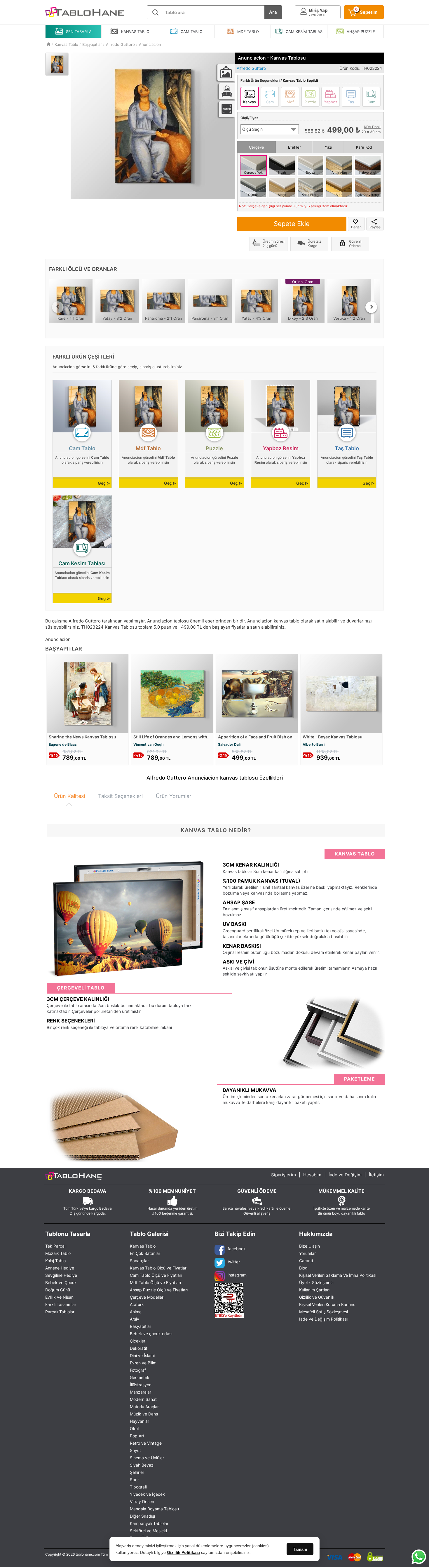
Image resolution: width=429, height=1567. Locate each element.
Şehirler (137, 1472)
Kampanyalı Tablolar (149, 1523)
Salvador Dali (229, 744)
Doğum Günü (57, 1289)
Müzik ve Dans (144, 1413)
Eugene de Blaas (63, 744)
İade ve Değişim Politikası (323, 1318)
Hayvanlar (139, 1421)
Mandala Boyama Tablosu (154, 1508)
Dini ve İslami (142, 1355)
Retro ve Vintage (146, 1443)
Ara (273, 12)
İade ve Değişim (345, 1175)
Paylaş (375, 227)
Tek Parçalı (55, 1245)
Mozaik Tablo (58, 1253)
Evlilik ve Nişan (59, 1297)
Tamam (300, 1549)
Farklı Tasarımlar (60, 1304)
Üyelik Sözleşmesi (316, 1282)
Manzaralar (140, 1391)
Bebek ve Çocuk (61, 1282)
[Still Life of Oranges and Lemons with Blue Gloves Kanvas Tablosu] (172, 693)
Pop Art (137, 1435)
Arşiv (134, 1318)
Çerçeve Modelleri (147, 1297)
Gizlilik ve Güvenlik (316, 1297)
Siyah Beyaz (142, 1464)
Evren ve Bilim (143, 1362)
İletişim (376, 1175)
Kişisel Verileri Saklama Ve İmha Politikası (337, 1275)
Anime (136, 1311)
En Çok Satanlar (145, 1253)
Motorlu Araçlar (144, 1406)
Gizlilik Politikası (183, 1552)
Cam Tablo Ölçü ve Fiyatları (156, 1275)
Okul (134, 1428)
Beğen (356, 227)
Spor (134, 1479)
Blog (303, 1267)
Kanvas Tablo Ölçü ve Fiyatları (158, 1267)
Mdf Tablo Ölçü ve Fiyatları (155, 1282)
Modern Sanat (143, 1399)
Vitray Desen (142, 1501)
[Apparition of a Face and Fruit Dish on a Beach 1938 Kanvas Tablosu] (257, 693)
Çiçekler (137, 1340)
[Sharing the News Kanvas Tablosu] (87, 693)
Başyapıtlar (140, 1326)
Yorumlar (307, 1253)
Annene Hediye (59, 1267)
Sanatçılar (139, 1260)
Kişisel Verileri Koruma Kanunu (327, 1304)
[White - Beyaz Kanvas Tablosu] (341, 693)
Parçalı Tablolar (59, 1311)
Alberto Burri (314, 744)
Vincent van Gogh (148, 744)
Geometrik (139, 1377)
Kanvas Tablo (143, 1245)
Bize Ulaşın (309, 1245)
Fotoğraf (138, 1370)
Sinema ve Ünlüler (147, 1457)
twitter (234, 1261)
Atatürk (137, 1304)
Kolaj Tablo (55, 1260)
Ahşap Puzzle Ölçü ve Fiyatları (159, 1289)
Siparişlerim (283, 1175)
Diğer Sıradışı (142, 1516)
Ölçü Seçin (252, 129)
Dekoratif (138, 1348)
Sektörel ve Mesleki (148, 1530)
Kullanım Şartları (314, 1289)
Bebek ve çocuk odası (151, 1333)
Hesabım (312, 1175)
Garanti (306, 1260)
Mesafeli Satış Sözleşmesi (323, 1311)
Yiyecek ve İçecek (147, 1494)
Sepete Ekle (292, 223)
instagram (237, 1274)
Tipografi (138, 1486)
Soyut (135, 1450)
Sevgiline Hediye (61, 1275)
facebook (237, 1248)
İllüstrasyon (140, 1384)
